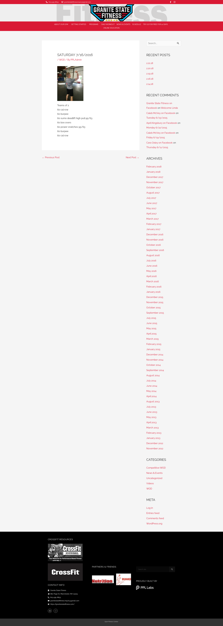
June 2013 (151, 412)
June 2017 (151, 203)
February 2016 (153, 286)
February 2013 (153, 432)
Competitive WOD (156, 467)
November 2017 (154, 182)
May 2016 (151, 271)
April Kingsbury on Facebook (161, 123)
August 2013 (153, 401)
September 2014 (155, 370)
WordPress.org (154, 523)
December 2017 (154, 177)
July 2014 (151, 380)
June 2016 (151, 265)
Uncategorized (154, 478)
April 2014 (151, 396)
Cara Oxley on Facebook (159, 142)
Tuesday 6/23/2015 (156, 117)
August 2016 (153, 255)
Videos (150, 483)
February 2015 (153, 344)
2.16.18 (149, 78)
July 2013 (151, 406)
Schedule (136, 24)
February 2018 (153, 166)
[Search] (172, 569)
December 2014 (154, 354)
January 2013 (153, 438)
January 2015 (153, 349)
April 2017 (151, 213)
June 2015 (151, 323)
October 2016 (153, 245)
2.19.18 (149, 73)
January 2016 (153, 291)
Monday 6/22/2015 (156, 127)
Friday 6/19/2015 (155, 137)
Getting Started (78, 24)
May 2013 (151, 417)
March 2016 (152, 281)
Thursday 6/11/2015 (157, 147)
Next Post (132, 157)
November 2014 (154, 359)
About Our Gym (61, 24)
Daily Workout (108, 24)
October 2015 (153, 307)
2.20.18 (149, 68)
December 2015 (154, 297)
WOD (62, 59)
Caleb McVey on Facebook (160, 113)
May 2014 (151, 391)
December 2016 (154, 234)
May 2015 (151, 328)
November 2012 (154, 448)
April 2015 (151, 333)
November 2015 (154, 302)
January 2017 (153, 229)
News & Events (123, 24)
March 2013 (152, 427)
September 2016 (155, 250)
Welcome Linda (169, 107)
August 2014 (153, 375)
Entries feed (152, 513)
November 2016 (154, 239)
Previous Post (51, 157)
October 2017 (153, 187)
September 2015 (155, 312)
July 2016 (151, 260)
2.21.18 (149, 63)
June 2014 (151, 385)
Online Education (111, 28)
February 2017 (153, 224)
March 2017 (152, 218)
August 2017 (153, 192)
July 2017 (151, 198)
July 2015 (151, 318)
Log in (149, 508)
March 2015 (152, 338)
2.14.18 (149, 84)
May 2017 (151, 208)
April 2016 (151, 276)
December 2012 (154, 443)
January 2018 (153, 171)
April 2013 (151, 422)
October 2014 (153, 365)
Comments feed (155, 518)
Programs (93, 24)
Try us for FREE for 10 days (155, 24)
